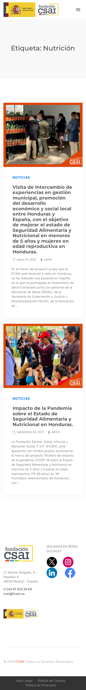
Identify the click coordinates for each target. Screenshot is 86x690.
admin (48, 259)
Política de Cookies (51, 680)
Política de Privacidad (40, 685)
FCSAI (19, 661)
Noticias (21, 177)
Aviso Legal (24, 680)
